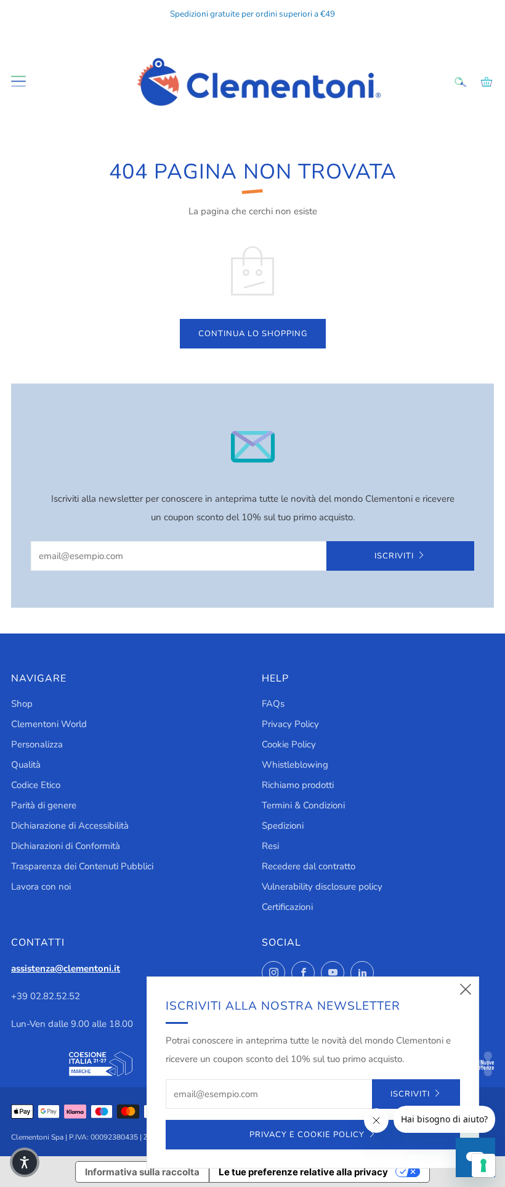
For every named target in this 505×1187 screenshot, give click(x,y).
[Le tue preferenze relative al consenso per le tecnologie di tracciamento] (483, 1165)
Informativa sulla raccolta (142, 1172)
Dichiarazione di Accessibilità (70, 825)
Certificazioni (287, 907)
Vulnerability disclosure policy (322, 886)
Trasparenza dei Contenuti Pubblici (82, 866)
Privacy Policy (290, 724)
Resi (270, 846)
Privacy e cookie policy (307, 1134)
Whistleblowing (295, 764)
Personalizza (37, 744)
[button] (24, 1162)
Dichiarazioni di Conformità (65, 846)
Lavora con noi (41, 886)
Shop (22, 704)
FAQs (273, 704)
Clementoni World (49, 724)
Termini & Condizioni (303, 805)
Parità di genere (43, 805)
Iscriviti (394, 555)
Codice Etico (35, 785)
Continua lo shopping (252, 333)
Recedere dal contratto (308, 866)
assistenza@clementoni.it (65, 968)
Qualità (26, 764)
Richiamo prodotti (298, 785)
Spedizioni (283, 825)
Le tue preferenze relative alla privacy (303, 1172)
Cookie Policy (289, 744)
